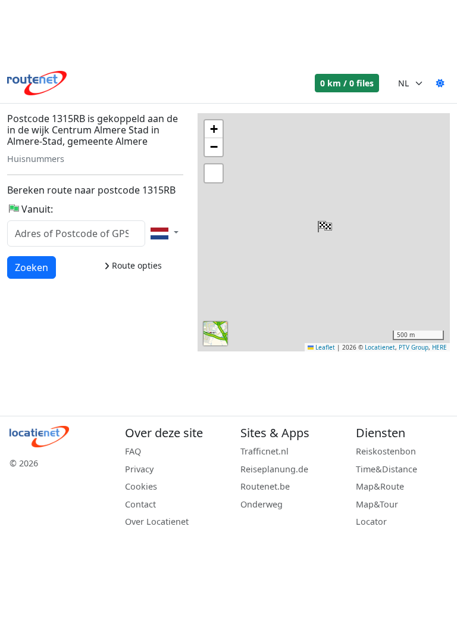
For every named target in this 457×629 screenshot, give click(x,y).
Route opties (135, 265)
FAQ (133, 451)
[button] (323, 224)
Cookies (141, 486)
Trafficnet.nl (264, 451)
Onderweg (261, 504)
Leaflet (324, 347)
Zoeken (31, 267)
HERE (439, 347)
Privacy (139, 469)
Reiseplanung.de (274, 469)
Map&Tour (377, 504)
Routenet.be (265, 486)
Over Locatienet (157, 521)
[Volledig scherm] (214, 173)
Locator (371, 521)
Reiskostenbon (386, 451)
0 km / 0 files (347, 83)
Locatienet (380, 347)
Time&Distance (386, 469)
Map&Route (380, 486)
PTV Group (413, 347)
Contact (140, 504)
